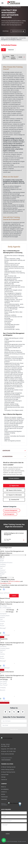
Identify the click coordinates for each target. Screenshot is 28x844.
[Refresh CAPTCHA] (3, 589)
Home (2, 38)
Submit (14, 595)
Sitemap (3, 777)
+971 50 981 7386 (11, 749)
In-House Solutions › (14, 478)
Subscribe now (14, 729)
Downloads (4, 799)
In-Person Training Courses (8, 767)
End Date (2, 612)
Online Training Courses (7, 769)
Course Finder (4, 774)
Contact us (4, 791)
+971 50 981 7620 (10, 751)
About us (3, 786)
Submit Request (4, 703)
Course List (4, 779)
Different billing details (8, 579)
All (3, 49)
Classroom (11, 49)
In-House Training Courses (8, 772)
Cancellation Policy (5, 583)
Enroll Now (5, 31)
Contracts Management (11, 38)
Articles (3, 794)
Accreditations (5, 789)
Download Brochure (17, 31)
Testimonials (4, 796)
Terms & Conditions (14, 581)
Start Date (3, 610)
